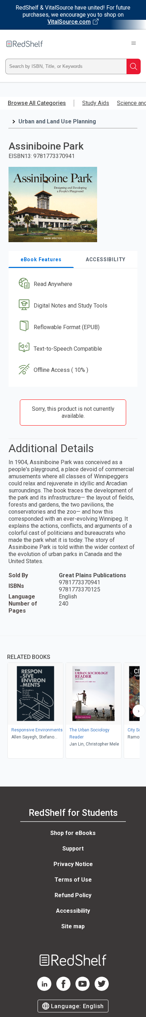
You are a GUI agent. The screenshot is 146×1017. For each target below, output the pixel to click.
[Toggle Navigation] (134, 43)
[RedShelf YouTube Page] (82, 989)
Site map (73, 926)
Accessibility (73, 910)
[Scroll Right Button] (139, 711)
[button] (72, 284)
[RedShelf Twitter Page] (102, 989)
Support (73, 848)
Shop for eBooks (73, 833)
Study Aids (95, 103)
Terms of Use (73, 879)
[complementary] (73, 698)
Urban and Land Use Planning (57, 121)
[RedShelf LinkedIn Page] (44, 989)
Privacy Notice (73, 864)
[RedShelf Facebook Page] (63, 989)
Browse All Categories (37, 103)
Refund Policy (73, 895)
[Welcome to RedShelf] (24, 44)
